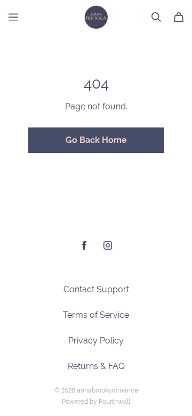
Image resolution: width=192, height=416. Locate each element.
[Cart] (178, 17)
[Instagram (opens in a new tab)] (107, 245)
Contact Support (96, 289)
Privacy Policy (96, 340)
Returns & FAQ (96, 366)
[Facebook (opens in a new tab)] (84, 245)
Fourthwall (114, 401)
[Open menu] (13, 17)
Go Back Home (96, 140)
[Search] (156, 17)
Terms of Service (96, 315)
